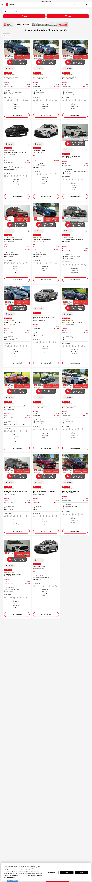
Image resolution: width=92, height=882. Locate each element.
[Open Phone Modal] (74, 4)
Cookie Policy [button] (15, 875)
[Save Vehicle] (28, 68)
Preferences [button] (12, 877)
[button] (17, 115)
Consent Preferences (12, 880)
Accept (81, 872)
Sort (25, 16)
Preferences (51, 872)
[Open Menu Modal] (2, 4)
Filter (69, 16)
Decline (66, 872)
